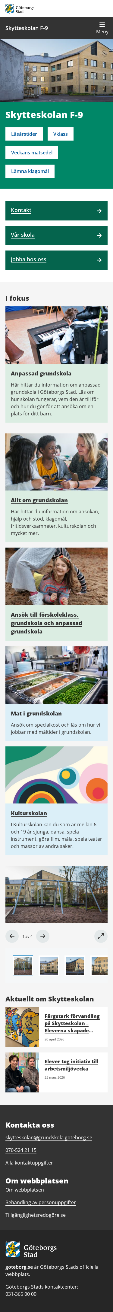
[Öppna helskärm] (101, 936)
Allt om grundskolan (39, 500)
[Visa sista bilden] (12, 936)
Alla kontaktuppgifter (29, 1162)
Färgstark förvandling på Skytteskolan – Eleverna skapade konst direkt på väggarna (72, 1030)
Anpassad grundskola (41, 373)
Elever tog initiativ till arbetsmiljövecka (71, 1065)
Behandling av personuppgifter (40, 1202)
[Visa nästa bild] (42, 936)
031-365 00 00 (20, 1294)
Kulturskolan (29, 813)
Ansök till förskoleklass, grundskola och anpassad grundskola (46, 623)
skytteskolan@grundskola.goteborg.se (48, 1137)
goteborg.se (19, 1267)
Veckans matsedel (31, 152)
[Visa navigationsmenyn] (102, 28)
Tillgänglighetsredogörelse (35, 1215)
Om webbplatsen (24, 1189)
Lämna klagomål (30, 171)
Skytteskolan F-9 (26, 28)
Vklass (60, 134)
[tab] (23, 965)
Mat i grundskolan (36, 713)
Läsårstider (24, 134)
